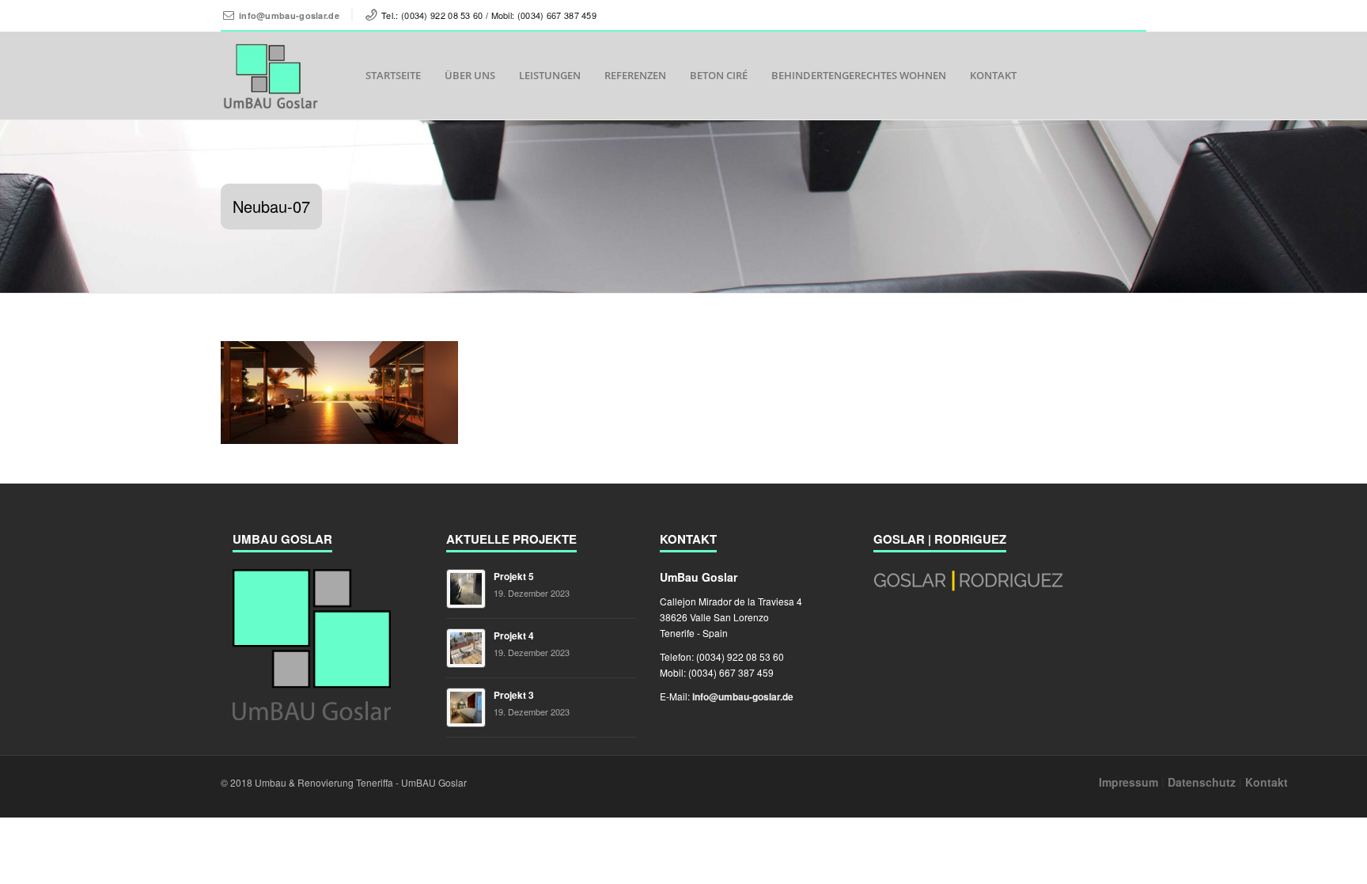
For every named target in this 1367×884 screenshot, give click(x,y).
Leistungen (550, 75)
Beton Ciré (719, 75)
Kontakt (993, 75)
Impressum (1128, 782)
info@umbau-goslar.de (289, 15)
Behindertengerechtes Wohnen (858, 75)
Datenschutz (1202, 782)
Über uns (470, 75)
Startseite (393, 75)
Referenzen (635, 75)
